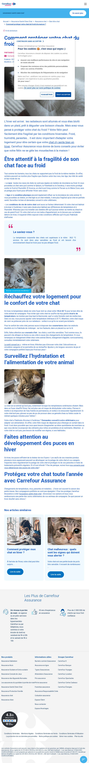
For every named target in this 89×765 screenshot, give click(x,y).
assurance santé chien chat (30, 494)
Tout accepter (63, 94)
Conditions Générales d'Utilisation (71, 733)
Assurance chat (41, 21)
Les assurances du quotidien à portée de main (18, 682)
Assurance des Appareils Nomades (14, 678)
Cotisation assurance (42, 695)
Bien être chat (54, 21)
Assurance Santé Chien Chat (21, 21)
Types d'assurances (42, 670)
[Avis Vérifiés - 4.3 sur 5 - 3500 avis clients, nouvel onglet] (9, 719)
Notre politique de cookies (48, 736)
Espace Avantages (42, 708)
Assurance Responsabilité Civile (46, 691)
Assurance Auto (7, 665)
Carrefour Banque (64, 665)
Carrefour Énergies (65, 687)
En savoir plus (78, 13)
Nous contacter (40, 704)
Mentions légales (27, 733)
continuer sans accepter (29, 41)
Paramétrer (46, 94)
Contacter (11, 56)
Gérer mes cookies (66, 736)
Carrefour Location (65, 674)
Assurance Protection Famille (12, 691)
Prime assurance (41, 682)
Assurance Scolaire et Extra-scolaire (14, 670)
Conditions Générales (12, 733)
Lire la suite (15, 572)
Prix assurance (40, 678)
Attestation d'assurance (43, 674)
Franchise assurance (42, 687)
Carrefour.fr (62, 661)
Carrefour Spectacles (66, 678)
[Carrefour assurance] (9, 4)
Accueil (6, 21)
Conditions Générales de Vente (46, 733)
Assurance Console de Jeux (11, 674)
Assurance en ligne (42, 665)
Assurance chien (7, 700)
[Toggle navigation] (85, 4)
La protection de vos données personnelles (21, 736)
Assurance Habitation (9, 661)
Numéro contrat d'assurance (45, 661)
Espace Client (40, 700)
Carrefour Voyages (65, 670)
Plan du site (79, 736)
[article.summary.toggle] (83, 759)
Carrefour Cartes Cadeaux (67, 682)
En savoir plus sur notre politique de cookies (42, 88)
